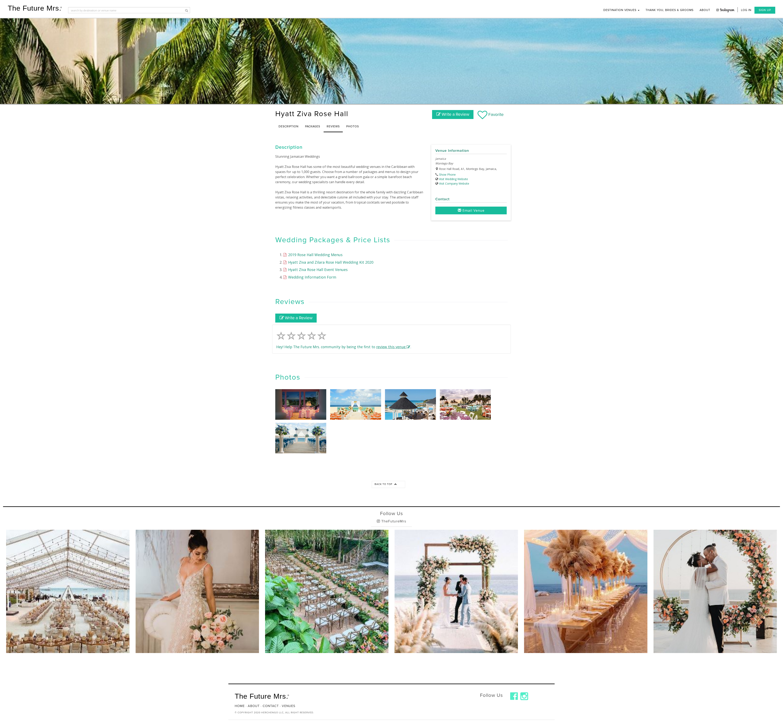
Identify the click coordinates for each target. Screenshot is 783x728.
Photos (352, 126)
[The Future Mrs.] (514, 696)
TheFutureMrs (393, 521)
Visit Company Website (454, 183)
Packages (312, 126)
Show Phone (447, 174)
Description (289, 126)
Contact (271, 706)
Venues (288, 706)
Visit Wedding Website (453, 179)
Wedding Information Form (311, 277)
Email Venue (472, 210)
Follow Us (391, 514)
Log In (746, 10)
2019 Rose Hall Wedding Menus (315, 254)
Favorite (495, 114)
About (705, 10)
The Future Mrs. (35, 8)
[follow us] (725, 9)
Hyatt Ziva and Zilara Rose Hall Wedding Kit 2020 (330, 262)
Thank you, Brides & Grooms (669, 10)
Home (240, 706)
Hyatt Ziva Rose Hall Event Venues (317, 269)
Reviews (333, 126)
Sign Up (765, 10)
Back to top (384, 484)
